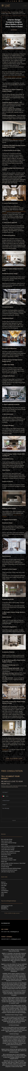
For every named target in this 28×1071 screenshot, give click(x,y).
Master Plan (4, 861)
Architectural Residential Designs (9, 870)
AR (22, 1)
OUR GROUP (4, 883)
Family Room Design (6, 854)
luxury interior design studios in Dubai (14, 76)
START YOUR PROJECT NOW (14, 758)
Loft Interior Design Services (8, 871)
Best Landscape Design (6, 839)
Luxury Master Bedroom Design (8, 842)
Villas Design (4, 856)
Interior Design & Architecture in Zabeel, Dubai (12, 846)
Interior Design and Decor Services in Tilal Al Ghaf (13, 863)
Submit (14, 820)
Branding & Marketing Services (8, 853)
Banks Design (4, 844)
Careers (3, 887)
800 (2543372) (4, 908)
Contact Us (3, 889)
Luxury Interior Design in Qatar (8, 859)
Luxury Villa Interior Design (7, 849)
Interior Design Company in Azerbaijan (10, 851)
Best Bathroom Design (6, 865)
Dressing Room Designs (7, 858)
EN (21, 1)
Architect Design (5, 866)
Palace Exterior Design (6, 841)
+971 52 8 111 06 (4, 909)
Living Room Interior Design (8, 848)
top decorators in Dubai (17, 139)
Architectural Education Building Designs (11, 868)
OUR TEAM (3, 885)
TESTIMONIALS (4, 890)
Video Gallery (4, 892)
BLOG (2, 895)
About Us (3, 882)
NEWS (2, 894)
